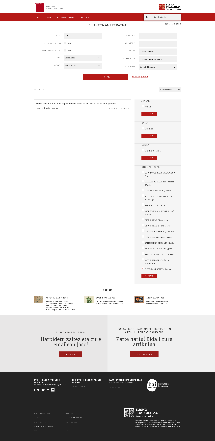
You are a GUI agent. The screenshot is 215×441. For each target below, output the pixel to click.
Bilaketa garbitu (140, 76)
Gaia (58, 57)
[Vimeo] (52, 390)
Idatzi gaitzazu (116, 387)
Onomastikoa (128, 59)
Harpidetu (84, 17)
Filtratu (149, 114)
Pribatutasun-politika (73, 417)
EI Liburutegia (40, 422)
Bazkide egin (77, 386)
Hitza (57, 35)
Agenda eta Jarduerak (43, 426)
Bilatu (107, 77)
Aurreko (66, 17)
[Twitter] (38, 389)
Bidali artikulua (144, 354)
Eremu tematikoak (42, 413)
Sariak (37, 431)
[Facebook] (34, 389)
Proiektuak (39, 417)
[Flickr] (48, 389)
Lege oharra (70, 413)
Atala (57, 65)
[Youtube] (43, 389)
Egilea (132, 51)
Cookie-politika (71, 422)
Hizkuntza (130, 66)
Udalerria (130, 43)
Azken (44, 17)
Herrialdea (129, 35)
